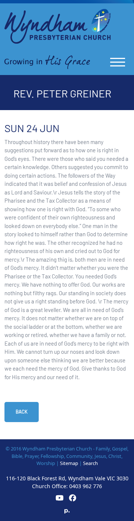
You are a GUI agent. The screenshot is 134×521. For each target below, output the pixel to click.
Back (22, 412)
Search (90, 463)
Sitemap (69, 463)
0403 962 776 (85, 486)
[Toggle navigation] (118, 62)
